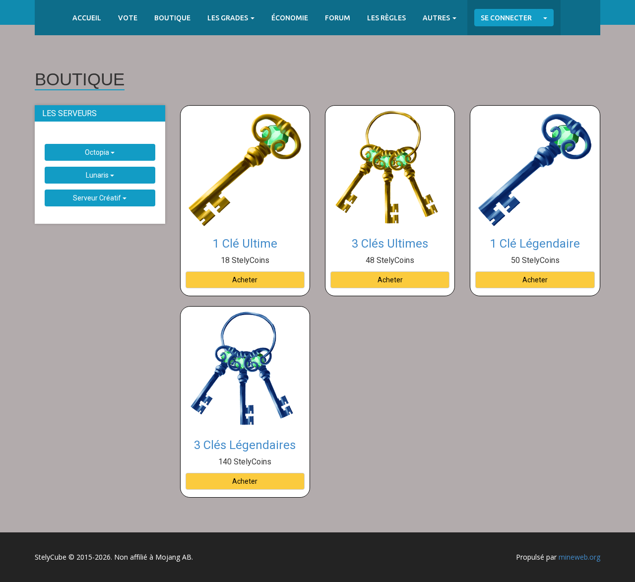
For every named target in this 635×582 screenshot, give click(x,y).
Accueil (86, 18)
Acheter (244, 280)
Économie (289, 18)
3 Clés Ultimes (390, 244)
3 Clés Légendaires (245, 445)
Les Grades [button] (228, 18)
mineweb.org (579, 557)
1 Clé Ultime (245, 244)
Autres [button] (437, 18)
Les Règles (386, 18)
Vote (127, 18)
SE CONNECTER (506, 18)
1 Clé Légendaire (535, 244)
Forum (337, 18)
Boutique (172, 18)
